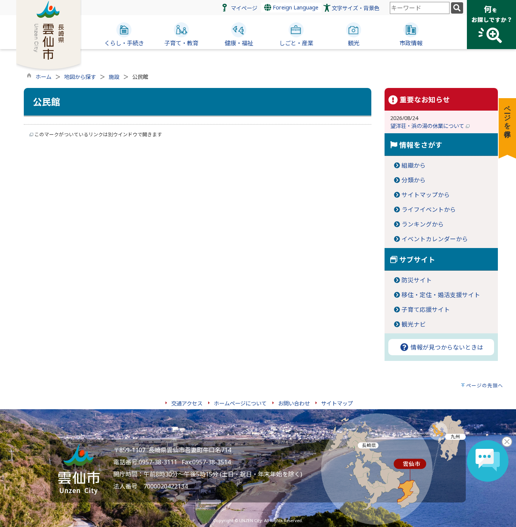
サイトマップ (337, 403)
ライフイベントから (429, 209)
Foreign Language (294, 7)
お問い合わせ (294, 403)
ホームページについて (240, 403)
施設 (114, 76)
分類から (414, 180)
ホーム (43, 76)
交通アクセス (186, 403)
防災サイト (417, 280)
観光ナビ (414, 324)
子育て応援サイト (426, 309)
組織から (414, 165)
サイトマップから (426, 195)
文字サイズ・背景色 (355, 8)
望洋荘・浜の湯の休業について (428, 125)
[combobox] (419, 8)
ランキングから (423, 224)
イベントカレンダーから (435, 239)
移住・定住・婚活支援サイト (441, 295)
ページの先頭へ (484, 385)
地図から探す (80, 76)
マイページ (244, 8)
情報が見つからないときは (446, 347)
